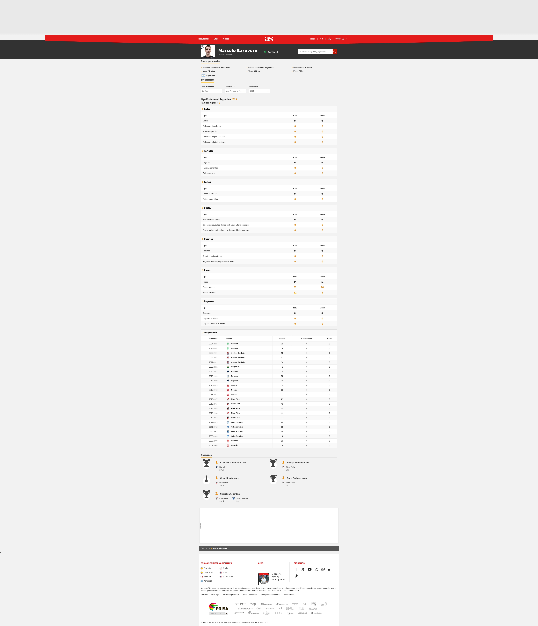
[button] (219, 613)
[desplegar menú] (193, 39)
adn (313, 604)
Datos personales (210, 61)
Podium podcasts (253, 613)
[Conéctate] (329, 39)
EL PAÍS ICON (267, 613)
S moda (279, 613)
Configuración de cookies (270, 595)
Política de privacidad (231, 595)
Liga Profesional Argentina (236, 91)
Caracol (323, 604)
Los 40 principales (253, 604)
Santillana (266, 604)
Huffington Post (245, 608)
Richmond (322, 608)
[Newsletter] (321, 39)
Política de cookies (250, 595)
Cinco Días (268, 608)
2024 (252, 91)
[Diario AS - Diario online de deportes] (269, 39)
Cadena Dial (279, 608)
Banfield (205, 91)
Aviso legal (215, 595)
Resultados (203, 39)
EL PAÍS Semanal (289, 608)
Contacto (204, 595)
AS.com (304, 604)
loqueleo (291, 613)
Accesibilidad (289, 595)
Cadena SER (295, 604)
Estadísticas (207, 79)
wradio (260, 608)
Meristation (303, 613)
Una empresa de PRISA (218, 607)
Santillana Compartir (282, 604)
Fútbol (216, 39)
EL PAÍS (241, 604)
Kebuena (311, 608)
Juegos (312, 39)
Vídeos (225, 39)
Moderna (238, 613)
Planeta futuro (299, 608)
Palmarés (206, 455)
